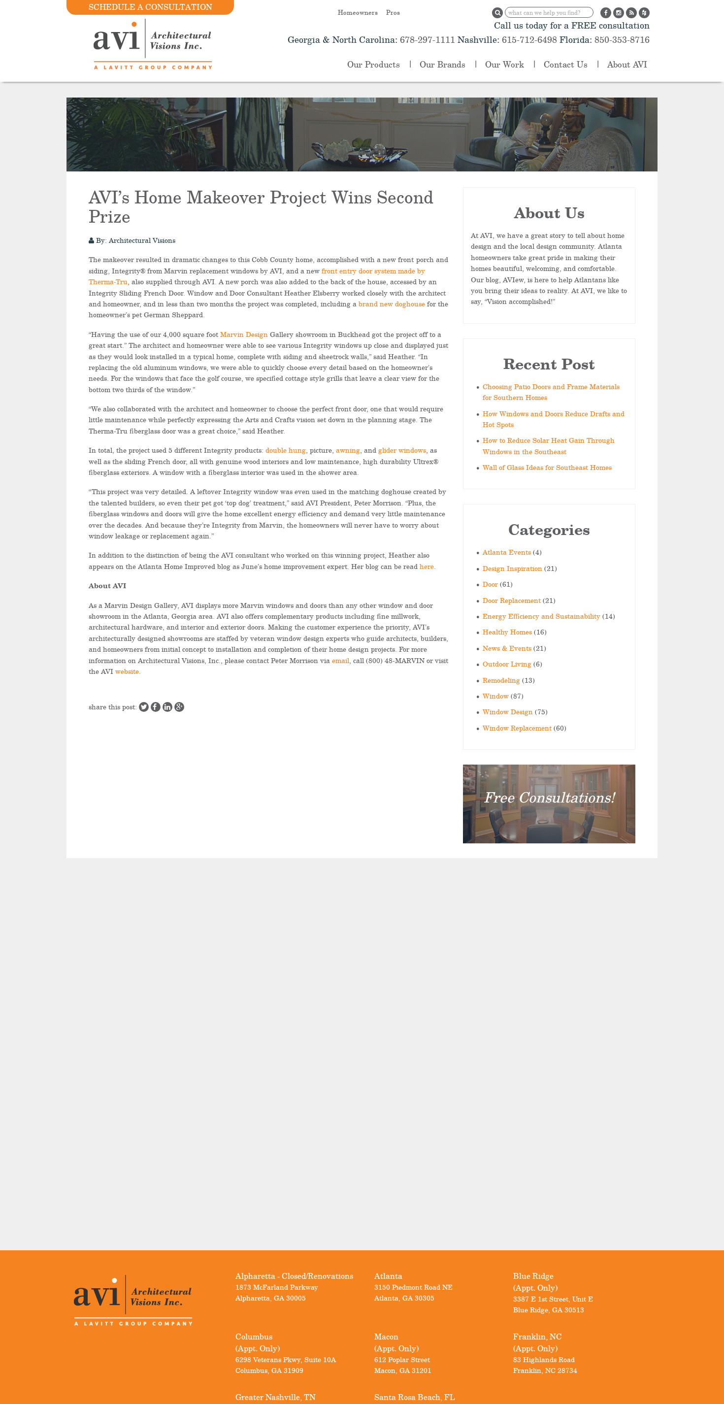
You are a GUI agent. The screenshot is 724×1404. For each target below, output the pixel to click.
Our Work (504, 64)
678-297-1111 (426, 39)
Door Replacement (512, 600)
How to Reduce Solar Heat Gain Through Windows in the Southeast (549, 445)
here (427, 566)
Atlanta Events (507, 552)
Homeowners (358, 12)
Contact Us (566, 64)
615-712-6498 (529, 39)
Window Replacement (517, 728)
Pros (393, 12)
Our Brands (442, 64)
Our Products (373, 64)
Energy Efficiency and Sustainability (541, 616)
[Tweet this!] (144, 707)
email (340, 660)
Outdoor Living (507, 664)
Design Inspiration (512, 568)
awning (348, 450)
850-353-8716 (621, 39)
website (127, 671)
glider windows (402, 450)
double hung (285, 450)
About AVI (627, 64)
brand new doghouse (392, 304)
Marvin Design (244, 334)
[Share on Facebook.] (156, 707)
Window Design (508, 711)
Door (490, 584)
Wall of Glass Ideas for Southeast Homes (547, 467)
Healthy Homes (507, 632)
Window (496, 696)
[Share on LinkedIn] (167, 707)
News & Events (507, 648)
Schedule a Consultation (150, 7)
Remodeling (501, 680)
